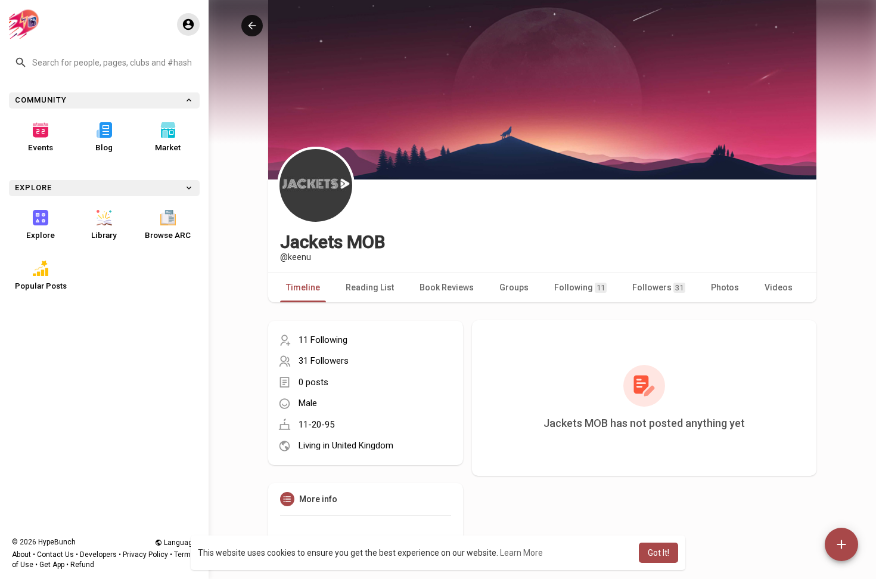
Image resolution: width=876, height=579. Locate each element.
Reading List (370, 287)
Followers (658, 287)
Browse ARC (168, 235)
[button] (104, 63)
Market (168, 147)
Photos (725, 287)
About (21, 554)
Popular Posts (41, 285)
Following (579, 287)
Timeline (303, 287)
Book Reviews (447, 287)
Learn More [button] (521, 553)
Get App (51, 565)
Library (104, 235)
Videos (779, 287)
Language (179, 542)
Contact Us (55, 554)
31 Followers (324, 360)
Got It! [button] (658, 553)
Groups (514, 287)
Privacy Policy (145, 554)
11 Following (323, 340)
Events (40, 147)
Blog (104, 147)
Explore (40, 235)
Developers (98, 554)
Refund (82, 565)
